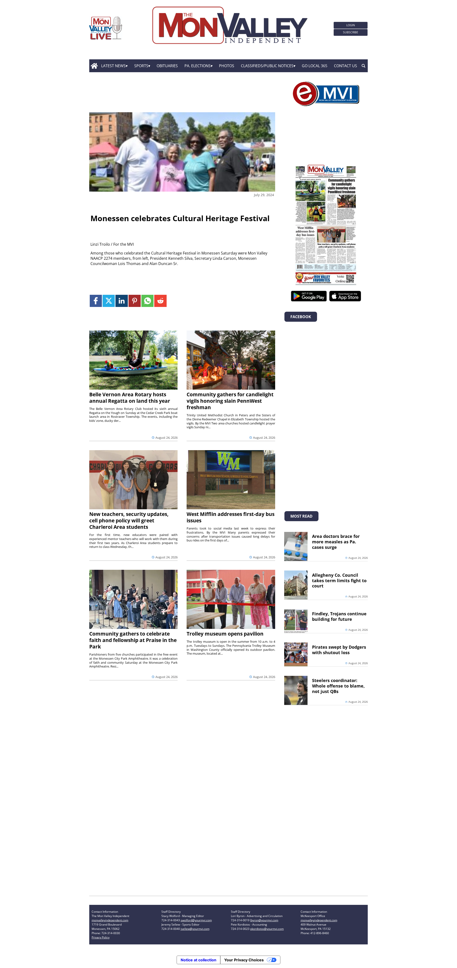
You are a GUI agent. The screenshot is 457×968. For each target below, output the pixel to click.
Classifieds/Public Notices (267, 65)
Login (350, 25)
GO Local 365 (314, 65)
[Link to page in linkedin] (121, 301)
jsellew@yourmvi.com (195, 929)
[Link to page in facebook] (96, 301)
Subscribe (350, 32)
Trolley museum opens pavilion (225, 633)
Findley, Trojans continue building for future (339, 616)
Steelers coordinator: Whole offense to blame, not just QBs (338, 686)
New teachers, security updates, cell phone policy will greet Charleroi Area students (129, 520)
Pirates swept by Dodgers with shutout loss (339, 649)
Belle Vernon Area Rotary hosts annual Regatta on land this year (129, 397)
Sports (141, 65)
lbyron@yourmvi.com (264, 920)
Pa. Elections (197, 65)
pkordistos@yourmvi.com (267, 929)
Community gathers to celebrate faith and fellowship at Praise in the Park (133, 640)
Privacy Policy (100, 937)
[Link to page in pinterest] (135, 301)
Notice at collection (198, 960)
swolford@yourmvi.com (196, 920)
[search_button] (363, 65)
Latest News (113, 65)
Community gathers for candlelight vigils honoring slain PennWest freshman (230, 401)
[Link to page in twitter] (109, 301)
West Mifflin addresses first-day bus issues (230, 517)
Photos (226, 65)
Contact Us (345, 65)
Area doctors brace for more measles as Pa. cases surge (336, 541)
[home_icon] (94, 65)
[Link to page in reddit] (160, 301)
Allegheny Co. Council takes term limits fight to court (339, 580)
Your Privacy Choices (244, 960)
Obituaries (167, 65)
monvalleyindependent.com (110, 920)
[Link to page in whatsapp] (147, 301)
